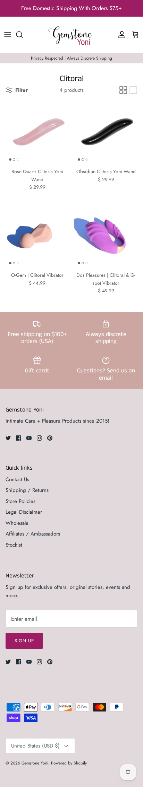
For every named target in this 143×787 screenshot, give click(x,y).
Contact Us (17, 479)
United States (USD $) (35, 746)
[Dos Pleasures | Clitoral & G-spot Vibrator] (105, 236)
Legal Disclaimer (24, 512)
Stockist (14, 545)
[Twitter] (8, 438)
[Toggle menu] (7, 34)
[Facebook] (18, 438)
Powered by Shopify (69, 763)
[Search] (23, 34)
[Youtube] (29, 438)
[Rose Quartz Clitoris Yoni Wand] (37, 132)
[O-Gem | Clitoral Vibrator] (37, 236)
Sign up (24, 640)
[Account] (120, 34)
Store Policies (20, 501)
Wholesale (17, 523)
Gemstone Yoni (35, 763)
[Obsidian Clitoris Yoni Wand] (105, 132)
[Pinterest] (49, 438)
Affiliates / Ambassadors (33, 534)
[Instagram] (39, 438)
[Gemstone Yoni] (71, 34)
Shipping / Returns (27, 490)
